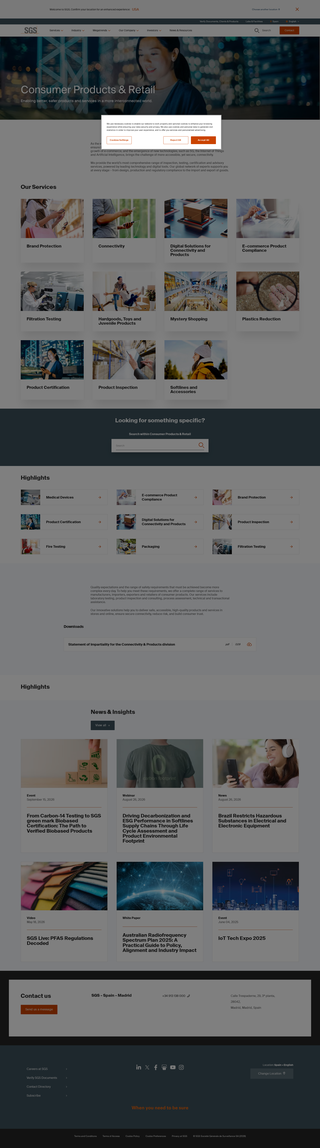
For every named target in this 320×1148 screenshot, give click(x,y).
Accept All (203, 140)
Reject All (175, 140)
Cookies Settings (119, 140)
